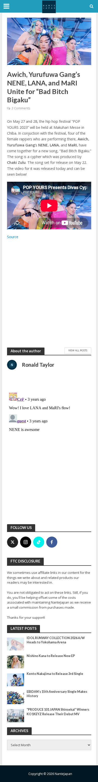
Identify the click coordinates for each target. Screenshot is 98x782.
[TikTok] (38, 542)
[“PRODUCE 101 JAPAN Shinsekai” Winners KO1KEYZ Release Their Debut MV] (15, 715)
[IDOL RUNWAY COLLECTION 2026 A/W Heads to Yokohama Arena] (15, 643)
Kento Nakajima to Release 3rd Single (55, 674)
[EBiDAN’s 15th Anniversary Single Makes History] (15, 697)
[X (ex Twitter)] (12, 542)
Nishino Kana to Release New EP (51, 656)
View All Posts (77, 350)
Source (12, 236)
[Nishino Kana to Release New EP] (15, 661)
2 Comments (21, 108)
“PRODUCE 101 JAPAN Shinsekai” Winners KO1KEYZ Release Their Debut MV (58, 712)
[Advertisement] (49, 293)
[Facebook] (51, 542)
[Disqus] (49, 454)
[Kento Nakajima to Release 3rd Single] (15, 679)
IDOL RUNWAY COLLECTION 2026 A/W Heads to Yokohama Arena (56, 640)
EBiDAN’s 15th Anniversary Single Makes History (57, 694)
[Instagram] (25, 542)
